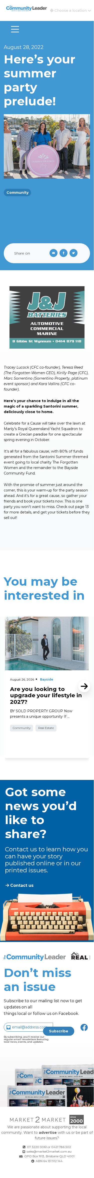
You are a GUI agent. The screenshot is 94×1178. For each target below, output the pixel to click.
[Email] (53, 253)
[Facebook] (65, 253)
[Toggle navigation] (15, 29)
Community (17, 192)
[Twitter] (75, 253)
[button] (70, 10)
